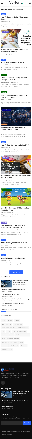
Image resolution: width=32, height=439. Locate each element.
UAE (12, 335)
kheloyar (4, 345)
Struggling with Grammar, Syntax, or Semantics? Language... (14, 50)
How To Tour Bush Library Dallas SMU (15, 145)
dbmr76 (3, 99)
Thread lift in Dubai (7, 349)
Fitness (10, 320)
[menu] (2, 3)
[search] (30, 3)
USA (3, 331)
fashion (17, 320)
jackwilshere (3, 212)
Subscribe (27, 423)
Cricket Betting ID (14, 345)
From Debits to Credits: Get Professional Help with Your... (16, 176)
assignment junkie (5, 54)
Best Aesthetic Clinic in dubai (9, 342)
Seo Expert (5, 335)
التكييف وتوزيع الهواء (7, 406)
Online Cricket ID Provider (19, 331)
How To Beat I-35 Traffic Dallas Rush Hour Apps (16, 299)
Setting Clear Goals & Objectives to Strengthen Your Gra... (14, 79)
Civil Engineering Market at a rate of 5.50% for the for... (14, 96)
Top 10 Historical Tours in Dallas (13, 258)
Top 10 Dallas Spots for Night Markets (13, 303)
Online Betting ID (6, 324)
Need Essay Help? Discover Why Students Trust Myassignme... (13, 226)
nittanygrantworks (5, 82)
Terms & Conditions (6, 434)
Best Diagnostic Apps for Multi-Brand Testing (20, 281)
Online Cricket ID (18, 324)
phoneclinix (16, 284)
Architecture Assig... (5, 229)
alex (2, 21)
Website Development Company (10, 338)
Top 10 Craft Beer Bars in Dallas (12, 62)
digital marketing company (22, 335)
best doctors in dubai (22, 327)
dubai (8, 331)
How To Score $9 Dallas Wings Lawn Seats (14, 18)
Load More (15, 272)
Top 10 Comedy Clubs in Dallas (11, 294)
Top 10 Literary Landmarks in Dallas (14, 243)
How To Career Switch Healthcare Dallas (14, 289)
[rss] (3, 383)
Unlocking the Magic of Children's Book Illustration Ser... (15, 209)
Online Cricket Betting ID (8, 327)
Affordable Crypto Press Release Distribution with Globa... (13, 129)
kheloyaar (23, 345)
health (3, 320)
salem (3, 408)
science (21, 342)
